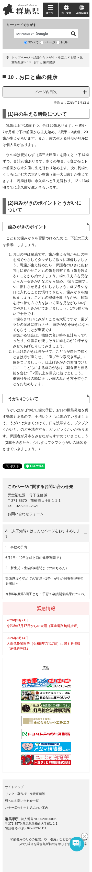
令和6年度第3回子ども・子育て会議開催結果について (45, 594)
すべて (33, 42)
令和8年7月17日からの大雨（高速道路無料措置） (43, 626)
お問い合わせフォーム (25, 514)
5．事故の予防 (16, 547)
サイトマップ (14, 787)
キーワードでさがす (21, 24)
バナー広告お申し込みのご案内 (26, 808)
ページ (50, 42)
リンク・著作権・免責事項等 (25, 794)
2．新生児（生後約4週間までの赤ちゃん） (37, 568)
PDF (64, 42)
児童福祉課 (17, 495)
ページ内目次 (46, 92)
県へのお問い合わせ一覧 (22, 801)
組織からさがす (44, 57)
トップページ (21, 57)
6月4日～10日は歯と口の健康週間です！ (35, 558)
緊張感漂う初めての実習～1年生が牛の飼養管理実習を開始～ (44, 581)
